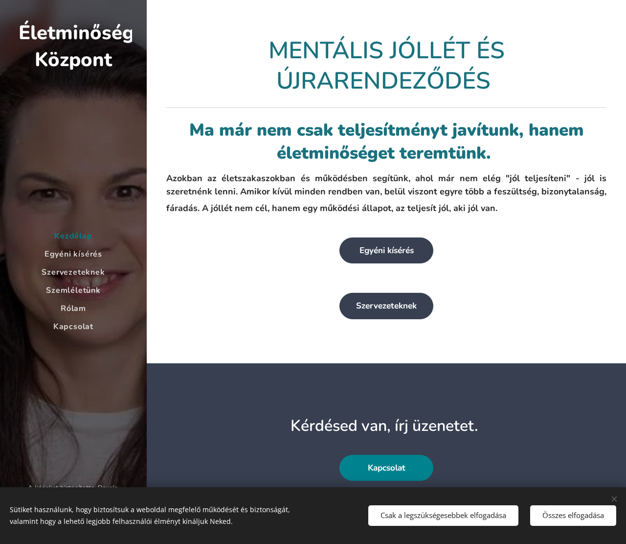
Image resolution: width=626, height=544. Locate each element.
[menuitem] (73, 236)
